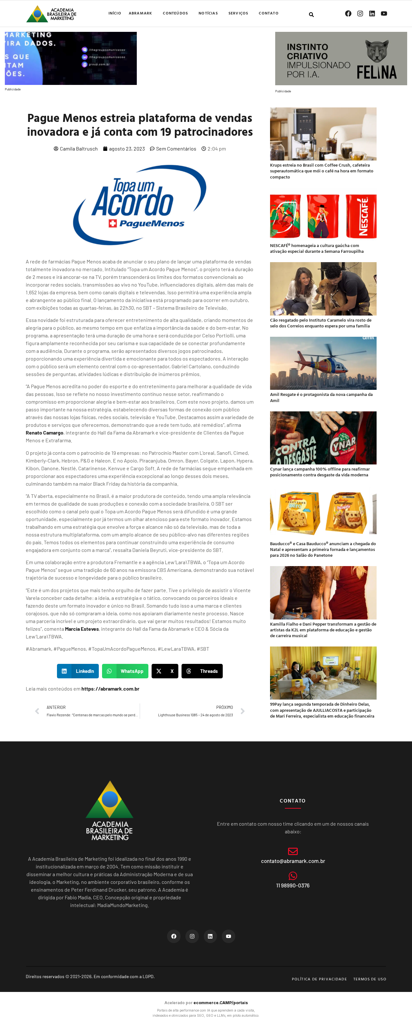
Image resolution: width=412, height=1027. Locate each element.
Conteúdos (175, 13)
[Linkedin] (372, 13)
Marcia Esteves (82, 629)
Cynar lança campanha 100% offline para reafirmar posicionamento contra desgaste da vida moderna (320, 471)
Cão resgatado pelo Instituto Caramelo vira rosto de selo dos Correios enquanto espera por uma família (320, 322)
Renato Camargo (44, 432)
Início (114, 13)
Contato (268, 13)
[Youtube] (384, 13)
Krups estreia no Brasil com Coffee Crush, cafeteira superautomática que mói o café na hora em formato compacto (321, 170)
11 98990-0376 (293, 885)
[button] (78, 671)
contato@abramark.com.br (293, 860)
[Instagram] (360, 13)
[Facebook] (348, 13)
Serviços (238, 13)
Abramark (141, 13)
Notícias (208, 13)
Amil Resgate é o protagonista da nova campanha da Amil (321, 397)
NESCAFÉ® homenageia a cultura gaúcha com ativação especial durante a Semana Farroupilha (317, 248)
